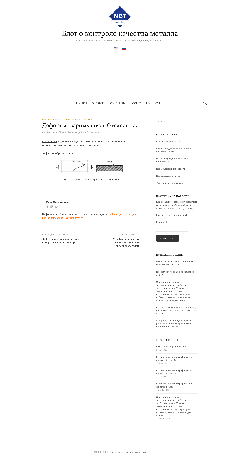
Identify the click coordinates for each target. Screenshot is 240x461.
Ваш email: (161, 222)
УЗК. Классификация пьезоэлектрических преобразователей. (126, 242)
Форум (136, 103)
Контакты (153, 103)
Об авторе (98, 103)
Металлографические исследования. (176, 261)
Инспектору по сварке (168, 271)
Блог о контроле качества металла (120, 33)
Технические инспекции (169, 182)
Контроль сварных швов (169, 141)
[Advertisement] (120, 78)
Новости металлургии (168, 175)
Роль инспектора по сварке (171, 346)
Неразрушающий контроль (170, 168)
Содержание (118, 103)
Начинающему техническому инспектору (67, 119)
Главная (81, 103)
